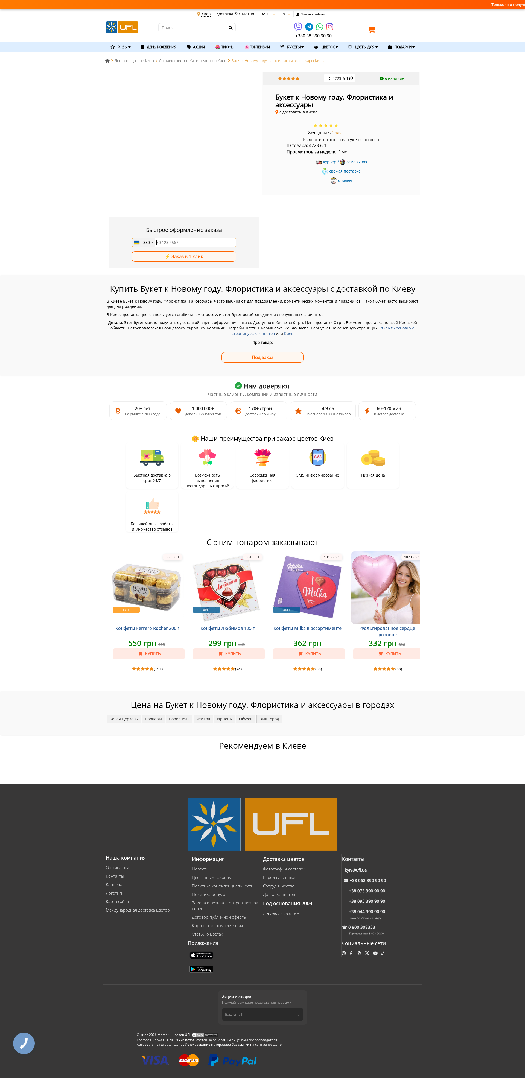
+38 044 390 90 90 (367, 911)
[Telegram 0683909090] (309, 28)
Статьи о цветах (207, 934)
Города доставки (279, 877)
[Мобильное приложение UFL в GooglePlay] (202, 968)
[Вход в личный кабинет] (297, 14)
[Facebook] (351, 953)
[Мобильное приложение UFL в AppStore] (202, 954)
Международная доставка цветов (138, 910)
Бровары (153, 718)
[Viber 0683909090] (298, 28)
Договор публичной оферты (219, 917)
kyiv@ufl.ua (356, 870)
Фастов (203, 718)
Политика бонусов (210, 894)
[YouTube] (376, 953)
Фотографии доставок (284, 869)
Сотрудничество (278, 886)
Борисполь (179, 718)
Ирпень (224, 718)
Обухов (245, 718)
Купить (152, 654)
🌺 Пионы (224, 46)
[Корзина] (373, 31)
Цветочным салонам (212, 877)
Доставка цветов (279, 894)
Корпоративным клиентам (217, 925)
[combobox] (143, 242)
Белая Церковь (124, 718)
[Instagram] (329, 28)
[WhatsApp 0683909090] (320, 28)
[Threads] (359, 953)
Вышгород (269, 718)
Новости (200, 869)
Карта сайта (117, 901)
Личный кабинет (314, 14)
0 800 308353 (361, 927)
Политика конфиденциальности (222, 886)
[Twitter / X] (367, 953)
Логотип (114, 893)
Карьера (114, 884)
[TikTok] (383, 953)
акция (198, 46)
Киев (288, 333)
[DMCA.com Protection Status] (205, 1034)
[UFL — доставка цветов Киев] (122, 26)
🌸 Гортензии (257, 46)
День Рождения (161, 46)
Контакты (115, 876)
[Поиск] (230, 28)
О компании (117, 867)
